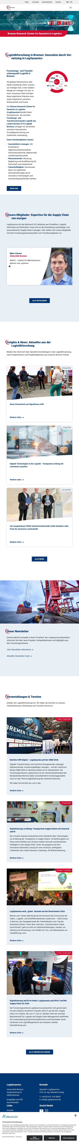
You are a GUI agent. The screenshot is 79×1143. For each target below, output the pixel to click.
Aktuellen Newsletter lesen (18, 656)
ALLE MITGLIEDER (39, 301)
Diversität (35, 2)
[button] (9, 266)
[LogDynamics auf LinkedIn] (46, 1110)
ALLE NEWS (39, 559)
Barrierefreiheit (47, 2)
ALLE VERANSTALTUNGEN (39, 1052)
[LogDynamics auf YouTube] (42, 1110)
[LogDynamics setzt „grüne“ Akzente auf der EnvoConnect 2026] (39, 887)
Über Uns (14, 188)
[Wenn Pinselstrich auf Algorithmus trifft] (39, 383)
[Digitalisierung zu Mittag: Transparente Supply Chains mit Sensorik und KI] (39, 812)
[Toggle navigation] (70, 7)
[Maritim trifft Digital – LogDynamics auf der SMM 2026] (39, 735)
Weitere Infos (15, 790)
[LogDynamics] (11, 7)
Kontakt (58, 2)
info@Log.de (51, 1099)
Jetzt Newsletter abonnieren (19, 649)
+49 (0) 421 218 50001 (51, 1097)
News (27, 2)
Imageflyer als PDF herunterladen (15, 1101)
